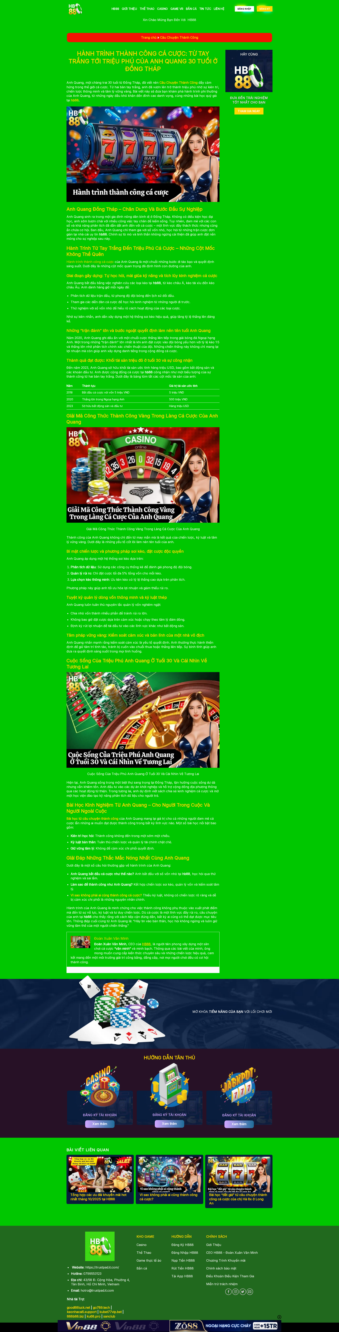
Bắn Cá (191, 8)
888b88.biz (75, 1316)
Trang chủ (148, 37)
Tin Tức (205, 8)
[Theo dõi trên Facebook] (228, 1291)
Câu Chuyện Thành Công (179, 37)
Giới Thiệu (129, 8)
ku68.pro (93, 1316)
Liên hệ (219, 8)
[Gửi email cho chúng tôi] (250, 1291)
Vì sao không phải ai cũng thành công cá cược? (168, 1197)
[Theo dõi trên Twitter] (243, 1291)
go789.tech (101, 1307)
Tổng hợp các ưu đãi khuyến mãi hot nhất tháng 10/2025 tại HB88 (98, 1197)
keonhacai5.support (82, 1312)
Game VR (176, 8)
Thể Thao (147, 8)
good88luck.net (78, 1307)
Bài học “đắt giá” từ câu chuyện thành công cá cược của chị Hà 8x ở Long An (238, 1199)
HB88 (115, 8)
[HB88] (86, 9)
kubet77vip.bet (110, 1312)
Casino (162, 8)
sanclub (109, 1316)
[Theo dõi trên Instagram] (235, 1291)
